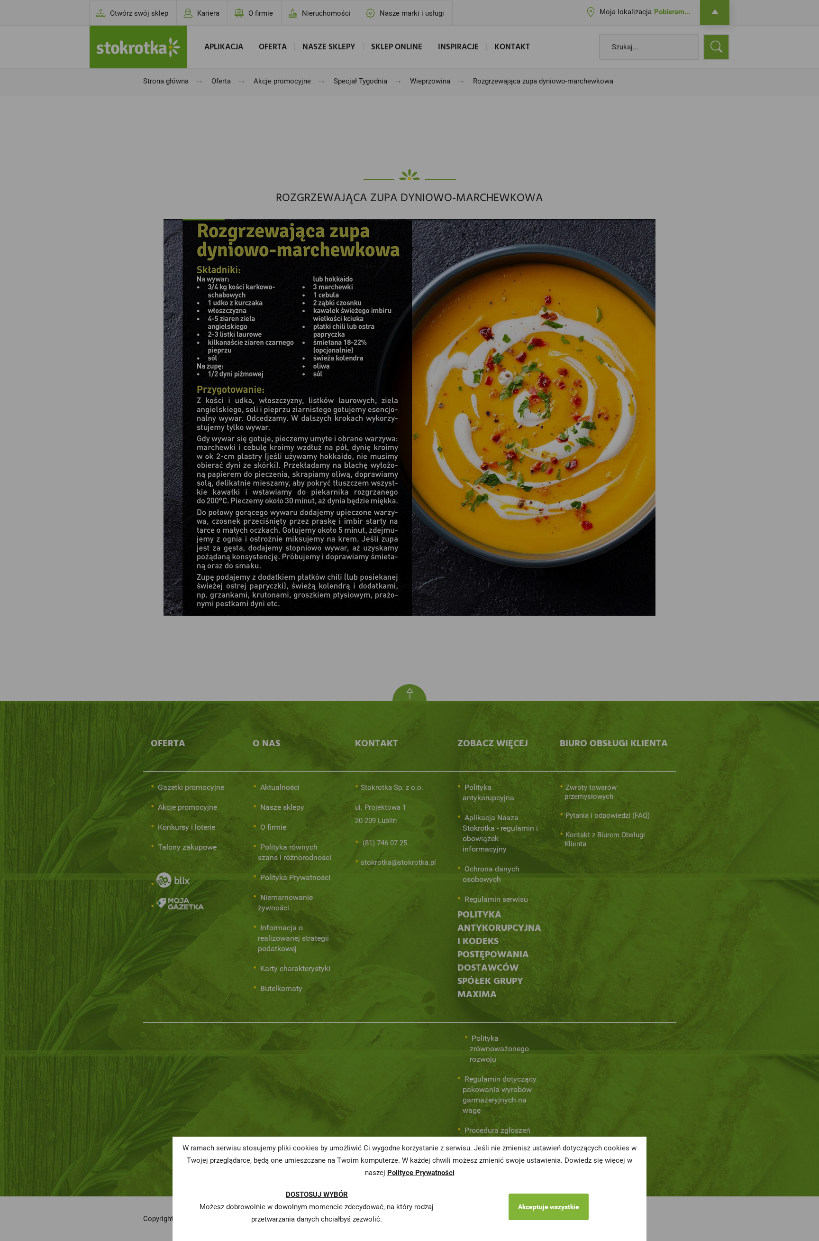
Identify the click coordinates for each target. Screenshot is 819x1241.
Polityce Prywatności (421, 1172)
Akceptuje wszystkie (548, 1207)
